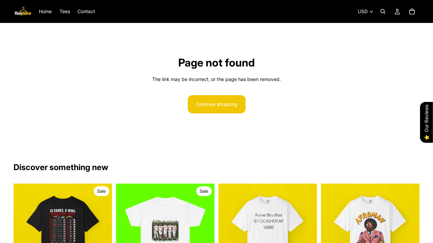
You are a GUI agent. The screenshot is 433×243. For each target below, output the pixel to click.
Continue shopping (216, 104)
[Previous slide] (24, 232)
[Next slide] (102, 232)
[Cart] (412, 11)
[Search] (382, 11)
